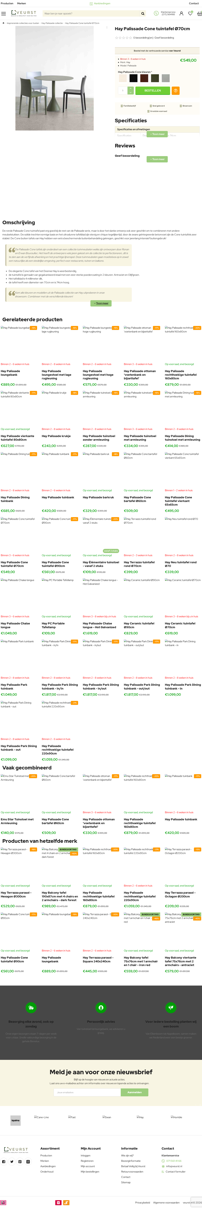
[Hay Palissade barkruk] (101, 470)
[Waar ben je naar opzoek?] (143, 13)
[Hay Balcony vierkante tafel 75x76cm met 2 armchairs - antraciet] (183, 930)
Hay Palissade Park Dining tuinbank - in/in (60, 686)
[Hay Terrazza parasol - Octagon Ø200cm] (183, 866)
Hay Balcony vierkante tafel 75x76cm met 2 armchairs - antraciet (180, 961)
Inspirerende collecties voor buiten (23, 23)
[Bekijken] (199, 13)
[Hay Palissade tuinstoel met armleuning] (142, 409)
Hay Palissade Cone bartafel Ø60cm (137, 499)
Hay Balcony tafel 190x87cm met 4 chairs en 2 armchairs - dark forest (60, 896)
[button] (152, 90)
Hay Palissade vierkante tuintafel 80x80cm (17, 437)
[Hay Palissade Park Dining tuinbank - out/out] (142, 658)
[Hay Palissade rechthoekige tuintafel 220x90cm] (60, 719)
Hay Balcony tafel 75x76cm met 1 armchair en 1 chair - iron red (141, 961)
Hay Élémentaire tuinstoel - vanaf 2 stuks (101, 564)
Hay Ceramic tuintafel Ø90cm (139, 625)
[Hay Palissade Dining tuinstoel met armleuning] (183, 409)
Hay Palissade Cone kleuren (134, 72)
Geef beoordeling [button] (164, 37)
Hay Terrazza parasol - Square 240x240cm (98, 959)
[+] (131, 89)
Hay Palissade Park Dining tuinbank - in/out (101, 686)
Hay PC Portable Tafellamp (53, 625)
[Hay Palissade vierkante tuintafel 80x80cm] (19, 409)
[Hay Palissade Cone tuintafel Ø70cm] (19, 535)
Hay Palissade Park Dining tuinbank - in (183, 686)
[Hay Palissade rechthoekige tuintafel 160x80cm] (183, 344)
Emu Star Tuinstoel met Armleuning (17, 821)
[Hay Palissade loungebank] (19, 344)
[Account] (180, 13)
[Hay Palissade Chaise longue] (19, 596)
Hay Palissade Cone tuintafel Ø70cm (14, 564)
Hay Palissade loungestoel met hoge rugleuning (98, 374)
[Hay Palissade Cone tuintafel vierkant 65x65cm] (183, 470)
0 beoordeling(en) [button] (143, 37)
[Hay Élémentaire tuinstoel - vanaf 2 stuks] (101, 535)
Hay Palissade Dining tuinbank (15, 499)
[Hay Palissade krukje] (60, 409)
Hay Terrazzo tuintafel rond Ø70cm (139, 564)
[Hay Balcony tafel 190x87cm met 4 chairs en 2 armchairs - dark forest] (60, 866)
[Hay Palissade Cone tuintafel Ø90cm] (60, 535)
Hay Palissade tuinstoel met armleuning (140, 437)
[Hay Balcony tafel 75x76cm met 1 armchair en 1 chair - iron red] (142, 930)
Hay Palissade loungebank (10, 373)
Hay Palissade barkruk (98, 497)
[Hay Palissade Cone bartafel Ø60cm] (142, 470)
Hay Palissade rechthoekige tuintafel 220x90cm (58, 749)
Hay (128, 62)
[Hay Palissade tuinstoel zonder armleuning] (101, 409)
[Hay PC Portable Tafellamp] (60, 596)
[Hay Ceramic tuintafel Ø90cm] (142, 596)
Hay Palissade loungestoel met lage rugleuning (56, 374)
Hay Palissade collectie (52, 23)
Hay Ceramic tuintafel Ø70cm (180, 625)
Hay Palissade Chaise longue (15, 625)
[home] (3, 23)
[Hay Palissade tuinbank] (60, 470)
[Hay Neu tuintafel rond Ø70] (183, 535)
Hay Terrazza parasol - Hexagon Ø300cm (16, 894)
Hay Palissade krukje (56, 436)
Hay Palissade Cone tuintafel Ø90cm (55, 564)
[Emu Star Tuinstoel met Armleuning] (19, 792)
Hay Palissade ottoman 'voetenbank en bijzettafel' (140, 374)
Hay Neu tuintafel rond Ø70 (181, 564)
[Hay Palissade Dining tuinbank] (19, 470)
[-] (131, 92)
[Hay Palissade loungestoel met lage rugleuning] (60, 344)
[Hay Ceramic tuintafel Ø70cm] (183, 596)
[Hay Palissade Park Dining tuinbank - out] (19, 719)
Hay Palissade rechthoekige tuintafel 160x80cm (181, 374)
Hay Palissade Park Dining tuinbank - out (19, 747)
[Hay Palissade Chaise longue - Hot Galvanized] (101, 596)
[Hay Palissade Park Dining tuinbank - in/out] (101, 658)
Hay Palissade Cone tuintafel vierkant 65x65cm (178, 501)
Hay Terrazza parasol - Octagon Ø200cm (180, 894)
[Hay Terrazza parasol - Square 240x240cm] (101, 930)
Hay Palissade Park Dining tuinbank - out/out (142, 686)
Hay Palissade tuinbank (58, 497)
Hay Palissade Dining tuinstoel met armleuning (182, 437)
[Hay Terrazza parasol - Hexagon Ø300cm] (19, 866)
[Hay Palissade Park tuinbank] (19, 658)
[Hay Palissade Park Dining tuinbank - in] (183, 658)
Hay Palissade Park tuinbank (14, 686)
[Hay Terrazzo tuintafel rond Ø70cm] (142, 535)
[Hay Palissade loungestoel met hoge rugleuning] (101, 344)
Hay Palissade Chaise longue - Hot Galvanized (99, 625)
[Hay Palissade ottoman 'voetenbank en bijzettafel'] (142, 344)
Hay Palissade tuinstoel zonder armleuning (99, 437)
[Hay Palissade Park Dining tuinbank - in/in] (60, 658)
